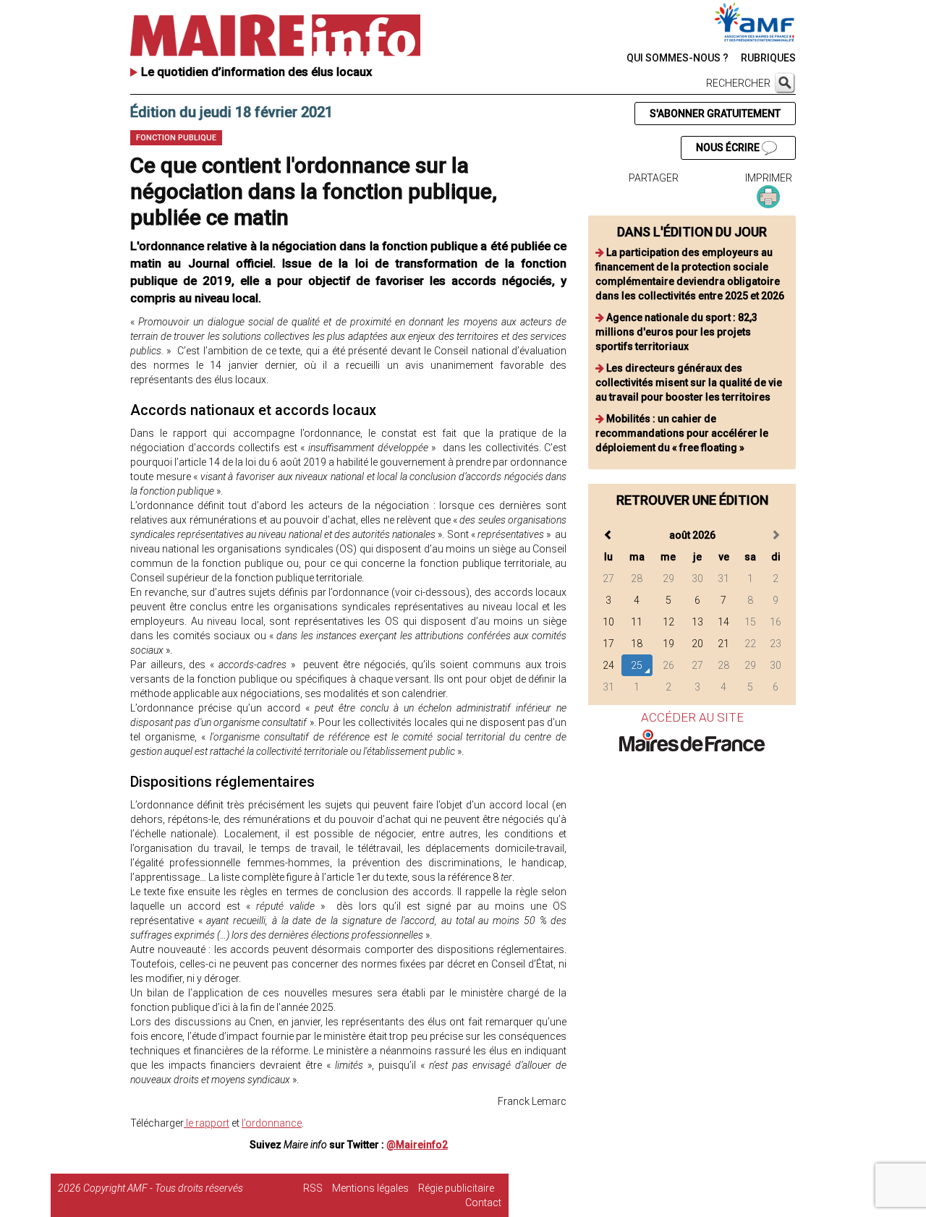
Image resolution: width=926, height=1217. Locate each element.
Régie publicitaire (456, 1188)
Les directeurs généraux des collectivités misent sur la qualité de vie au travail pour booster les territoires (688, 382)
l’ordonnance (272, 1123)
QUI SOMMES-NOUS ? (677, 58)
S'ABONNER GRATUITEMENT (715, 113)
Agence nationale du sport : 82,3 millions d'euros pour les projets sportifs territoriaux (676, 332)
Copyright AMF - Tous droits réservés (163, 1188)
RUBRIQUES (768, 58)
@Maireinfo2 (417, 1144)
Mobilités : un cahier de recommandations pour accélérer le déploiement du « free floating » (681, 433)
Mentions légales (370, 1188)
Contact (483, 1202)
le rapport (206, 1123)
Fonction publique (176, 137)
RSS (313, 1188)
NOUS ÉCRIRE (729, 147)
